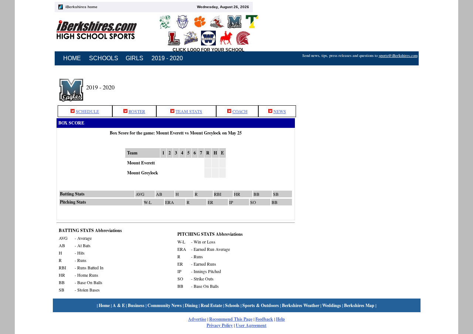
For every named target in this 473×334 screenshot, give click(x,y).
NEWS (279, 111)
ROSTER (137, 111)
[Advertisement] (359, 86)
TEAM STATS (189, 111)
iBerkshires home (81, 7)
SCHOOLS (103, 58)
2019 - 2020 (167, 58)
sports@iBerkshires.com (398, 55)
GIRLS (134, 58)
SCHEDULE (87, 111)
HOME (72, 58)
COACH (240, 111)
